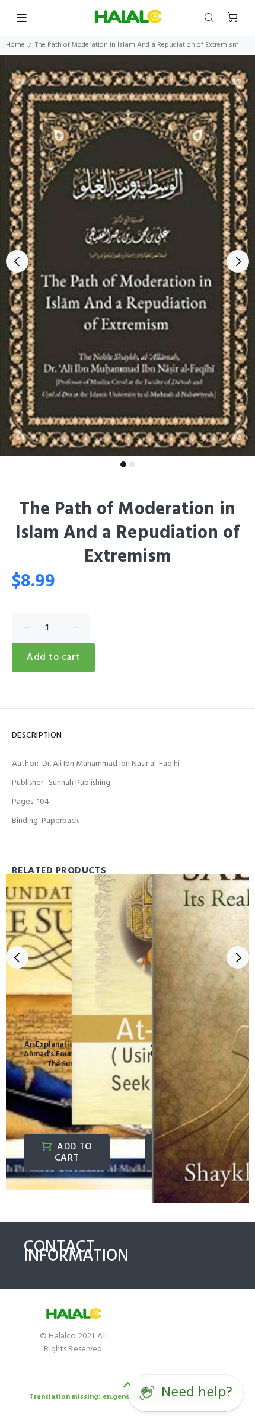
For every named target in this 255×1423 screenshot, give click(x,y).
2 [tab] (132, 464)
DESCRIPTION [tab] (37, 735)
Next (238, 261)
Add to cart (53, 657)
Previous (17, 261)
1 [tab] (123, 464)
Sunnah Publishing (79, 783)
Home (15, 45)
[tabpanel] (127, 255)
